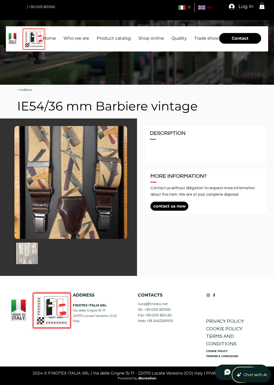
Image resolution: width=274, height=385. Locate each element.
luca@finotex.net (153, 304)
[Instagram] (208, 295)
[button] (262, 6)
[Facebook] (214, 295)
